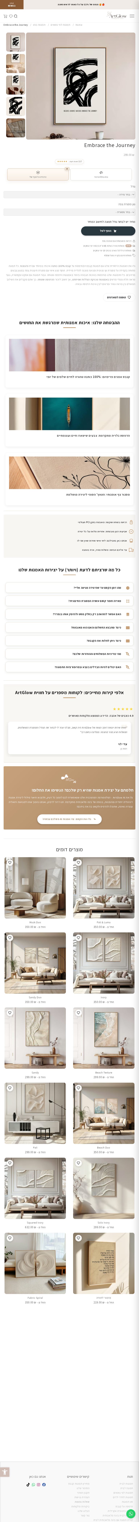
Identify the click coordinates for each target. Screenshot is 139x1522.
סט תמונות (127, 1501)
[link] (69, 161)
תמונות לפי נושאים (123, 1492)
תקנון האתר (83, 1492)
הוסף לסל (105, 231)
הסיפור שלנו (83, 1488)
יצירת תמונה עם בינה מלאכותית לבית (113, 1520)
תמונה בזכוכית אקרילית (120, 1511)
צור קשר (85, 1515)
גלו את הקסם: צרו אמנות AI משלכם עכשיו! (67, 819)
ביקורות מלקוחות (80, 1506)
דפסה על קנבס (123, 1506)
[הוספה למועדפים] (78, 862)
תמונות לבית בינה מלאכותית (118, 1515)
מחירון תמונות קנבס (79, 1483)
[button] (4, 1472)
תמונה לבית (126, 1488)
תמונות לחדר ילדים (123, 1497)
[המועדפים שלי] (10, 15)
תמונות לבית (126, 1483)
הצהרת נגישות (81, 1497)
